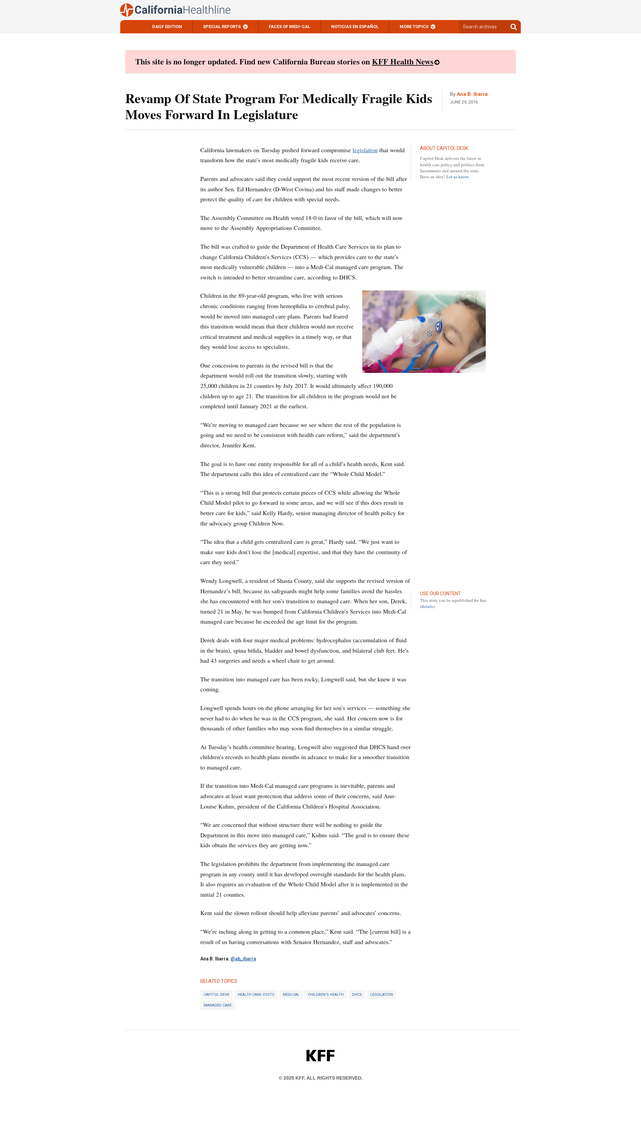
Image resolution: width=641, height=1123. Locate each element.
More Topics (414, 26)
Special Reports (222, 26)
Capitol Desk (216, 994)
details (427, 606)
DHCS (357, 994)
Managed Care (218, 1005)
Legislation (381, 994)
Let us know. (457, 177)
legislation (365, 150)
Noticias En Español (355, 26)
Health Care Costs (256, 994)
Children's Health (326, 994)
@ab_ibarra (243, 958)
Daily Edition (167, 26)
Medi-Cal (291, 994)
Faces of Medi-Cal (289, 26)
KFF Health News (402, 61)
